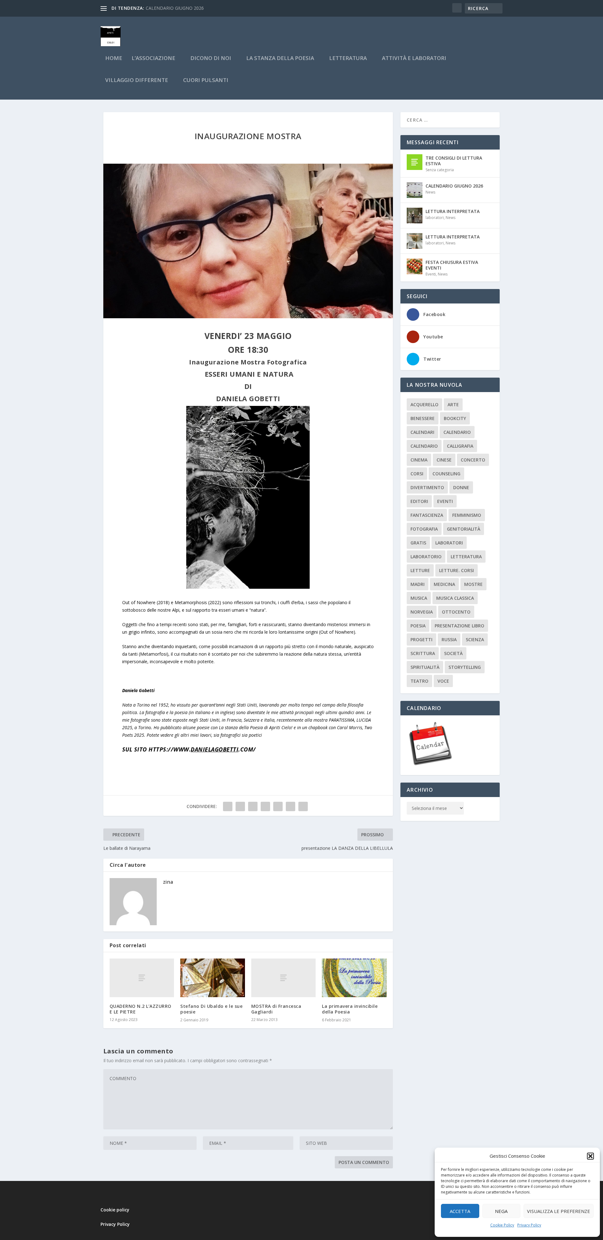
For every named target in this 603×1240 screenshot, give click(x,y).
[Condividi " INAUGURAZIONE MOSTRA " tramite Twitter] (240, 806)
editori (419, 501)
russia (449, 639)
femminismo (466, 515)
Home (113, 59)
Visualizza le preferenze (558, 1211)
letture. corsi (456, 570)
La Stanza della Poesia (280, 59)
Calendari (422, 432)
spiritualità (424, 667)
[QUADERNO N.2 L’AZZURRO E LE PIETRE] (142, 978)
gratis (418, 543)
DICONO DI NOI (210, 59)
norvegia (421, 612)
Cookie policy (114, 1210)
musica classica (455, 598)
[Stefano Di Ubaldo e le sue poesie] (212, 978)
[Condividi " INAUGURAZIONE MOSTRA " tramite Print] (303, 806)
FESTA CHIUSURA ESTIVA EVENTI (452, 265)
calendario (457, 432)
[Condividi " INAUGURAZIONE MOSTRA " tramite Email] (290, 806)
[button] (590, 1156)
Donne (461, 487)
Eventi (431, 274)
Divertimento (427, 487)
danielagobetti (214, 749)
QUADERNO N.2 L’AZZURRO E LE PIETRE (140, 1009)
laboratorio (426, 557)
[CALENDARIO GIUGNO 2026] (414, 190)
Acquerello (424, 404)
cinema (418, 460)
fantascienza (426, 515)
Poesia (418, 626)
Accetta (460, 1211)
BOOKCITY (455, 418)
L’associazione (153, 59)
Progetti (421, 639)
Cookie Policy (502, 1225)
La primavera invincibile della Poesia (350, 1009)
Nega (501, 1211)
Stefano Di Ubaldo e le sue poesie (211, 1009)
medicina (444, 584)
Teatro (419, 681)
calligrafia (460, 446)
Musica (418, 598)
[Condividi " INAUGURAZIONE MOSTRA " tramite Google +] (253, 806)
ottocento (456, 612)
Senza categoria (440, 169)
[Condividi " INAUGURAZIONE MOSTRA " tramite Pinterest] (265, 806)
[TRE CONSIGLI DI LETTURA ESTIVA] (414, 162)
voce (443, 681)
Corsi (416, 474)
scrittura (422, 653)
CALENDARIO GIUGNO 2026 (175, 8)
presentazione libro (459, 626)
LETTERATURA (348, 59)
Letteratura (466, 557)
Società (453, 653)
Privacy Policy (529, 1225)
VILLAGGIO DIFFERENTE (136, 81)
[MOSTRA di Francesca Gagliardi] (283, 978)
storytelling (464, 667)
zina (168, 881)
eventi (445, 501)
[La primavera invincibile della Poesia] (354, 978)
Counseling (446, 474)
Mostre (473, 584)
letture (420, 570)
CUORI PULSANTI (205, 81)
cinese (444, 460)
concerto (473, 460)
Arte (453, 404)
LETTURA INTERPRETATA (453, 211)
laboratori (435, 217)
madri (417, 584)
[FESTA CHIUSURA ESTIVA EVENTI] (414, 266)
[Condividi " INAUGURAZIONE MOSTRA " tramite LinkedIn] (278, 806)
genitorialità (463, 529)
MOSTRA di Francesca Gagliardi (276, 1009)
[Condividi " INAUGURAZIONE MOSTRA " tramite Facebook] (227, 806)
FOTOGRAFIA (424, 529)
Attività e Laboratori (414, 59)
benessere (422, 418)
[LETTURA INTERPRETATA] (414, 215)
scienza (475, 639)
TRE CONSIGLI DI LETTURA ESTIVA (454, 161)
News (430, 192)
